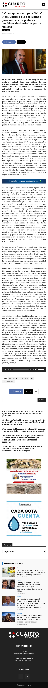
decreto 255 (24, 378)
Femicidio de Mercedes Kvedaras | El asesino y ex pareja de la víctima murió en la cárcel (23, 430)
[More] (29, 42)
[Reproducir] (5, 369)
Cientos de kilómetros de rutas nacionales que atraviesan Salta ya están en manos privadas (22, 413)
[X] (27, 676)
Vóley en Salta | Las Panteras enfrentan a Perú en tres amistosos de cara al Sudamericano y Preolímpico (22, 448)
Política (6, 30)
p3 (32, 378)
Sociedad (19, 568)
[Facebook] (21, 676)
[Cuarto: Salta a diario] (17, 4)
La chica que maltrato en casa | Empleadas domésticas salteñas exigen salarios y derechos (31, 572)
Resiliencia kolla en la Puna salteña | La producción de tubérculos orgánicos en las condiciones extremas (29, 618)
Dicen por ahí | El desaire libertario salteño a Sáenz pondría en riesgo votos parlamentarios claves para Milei (29, 586)
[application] (24, 369)
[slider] (41, 369)
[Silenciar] (36, 369)
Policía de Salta (8, 381)
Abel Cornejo (13, 378)
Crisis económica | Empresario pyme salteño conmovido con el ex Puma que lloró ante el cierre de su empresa (23, 422)
